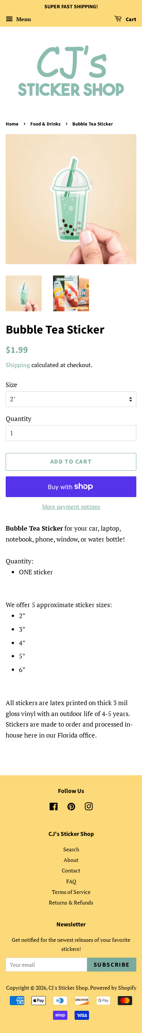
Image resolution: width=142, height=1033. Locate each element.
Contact (71, 870)
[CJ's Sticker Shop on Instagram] (88, 807)
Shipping (18, 365)
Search (71, 849)
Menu (23, 19)
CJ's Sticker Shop (68, 987)
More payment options (71, 506)
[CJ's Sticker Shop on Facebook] (53, 807)
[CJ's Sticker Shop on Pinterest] (71, 807)
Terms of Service (71, 891)
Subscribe (112, 965)
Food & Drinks (45, 124)
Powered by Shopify (113, 987)
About (71, 859)
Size (11, 384)
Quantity (18, 418)
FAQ (71, 881)
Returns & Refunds (71, 902)
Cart (130, 19)
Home (12, 124)
